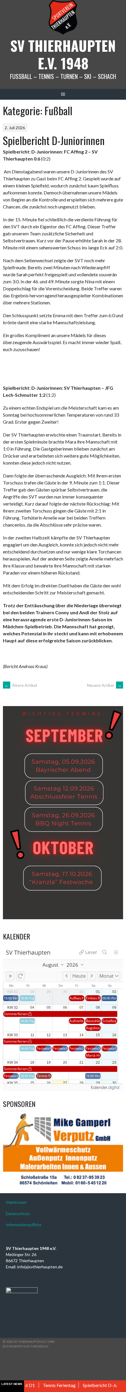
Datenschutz (18, 1213)
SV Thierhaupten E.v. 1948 (63, 54)
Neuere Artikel (104, 685)
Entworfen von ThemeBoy (26, 1346)
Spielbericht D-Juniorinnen (54, 140)
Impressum (16, 1202)
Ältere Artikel (20, 685)
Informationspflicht (24, 1224)
